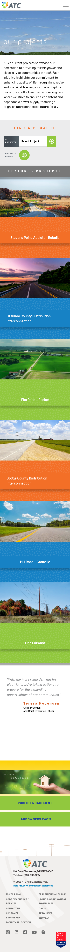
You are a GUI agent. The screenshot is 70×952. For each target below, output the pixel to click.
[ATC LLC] (11, 5)
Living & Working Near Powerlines (52, 901)
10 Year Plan (13, 894)
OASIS (42, 908)
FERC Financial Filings (53, 894)
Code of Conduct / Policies (17, 901)
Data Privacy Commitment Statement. (33, 885)
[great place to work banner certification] (61, 940)
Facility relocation (18, 922)
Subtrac (44, 918)
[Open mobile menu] (66, 5)
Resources (45, 913)
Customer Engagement (14, 915)
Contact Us (13, 908)
